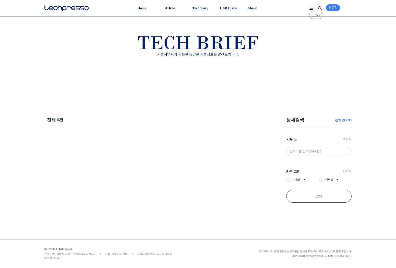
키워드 (291, 139)
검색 (318, 196)
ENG (316, 15)
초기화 (347, 138)
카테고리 (293, 171)
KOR (333, 8)
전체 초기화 (343, 120)
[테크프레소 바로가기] (66, 7)
